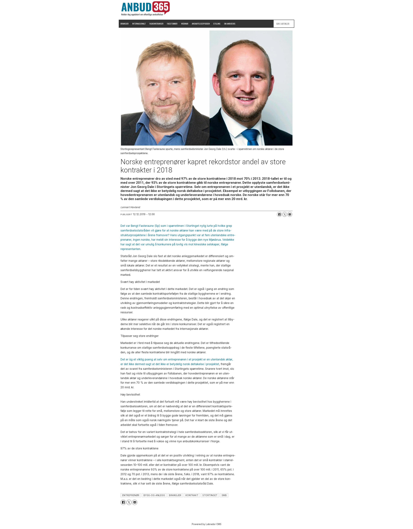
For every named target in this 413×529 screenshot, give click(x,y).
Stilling (216, 23)
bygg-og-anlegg (154, 495)
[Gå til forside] (145, 8)
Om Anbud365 (229, 23)
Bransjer (125, 23)
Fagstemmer (172, 23)
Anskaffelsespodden (201, 23)
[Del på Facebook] (279, 214)
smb (224, 495)
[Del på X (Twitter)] (284, 214)
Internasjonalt (139, 23)
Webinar (184, 23)
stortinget (209, 495)
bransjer (175, 495)
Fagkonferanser (156, 23)
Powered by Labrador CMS (206, 524)
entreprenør (130, 495)
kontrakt (192, 495)
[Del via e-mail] (289, 214)
